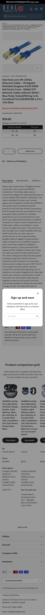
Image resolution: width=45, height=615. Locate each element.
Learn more (34, 2)
